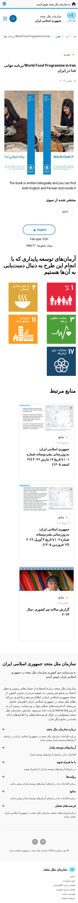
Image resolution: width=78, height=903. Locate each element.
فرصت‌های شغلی (65, 806)
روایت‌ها (71, 776)
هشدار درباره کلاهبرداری (64, 885)
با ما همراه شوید (66, 762)
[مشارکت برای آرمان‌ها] (58, 361)
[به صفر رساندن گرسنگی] (20, 297)
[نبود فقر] (58, 297)
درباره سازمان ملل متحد (61, 729)
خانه (73, 36)
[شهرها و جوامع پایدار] (20, 329)
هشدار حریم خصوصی (65, 889)
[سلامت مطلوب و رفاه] (58, 329)
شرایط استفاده (68, 898)
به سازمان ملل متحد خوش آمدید (53, 4)
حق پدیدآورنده (69, 880)
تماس (72, 876)
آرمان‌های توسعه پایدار (62, 747)
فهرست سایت (68, 894)
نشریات (56, 36)
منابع (73, 791)
